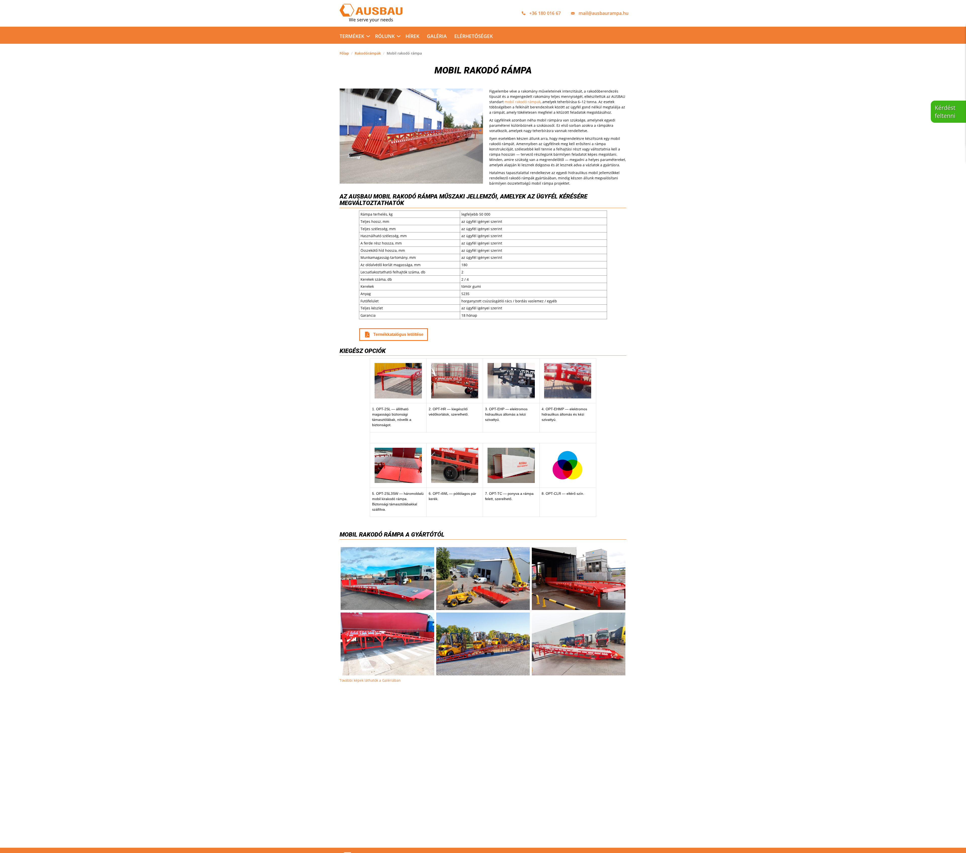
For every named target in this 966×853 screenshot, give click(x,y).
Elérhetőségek (473, 36)
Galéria (437, 36)
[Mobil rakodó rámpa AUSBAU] (483, 578)
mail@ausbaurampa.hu (603, 13)
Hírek (412, 36)
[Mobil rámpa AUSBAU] (483, 644)
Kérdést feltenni (945, 112)
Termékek (352, 36)
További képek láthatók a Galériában (370, 680)
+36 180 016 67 (545, 13)
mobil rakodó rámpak (523, 101)
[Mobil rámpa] (578, 644)
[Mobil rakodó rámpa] (387, 578)
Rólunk (385, 36)
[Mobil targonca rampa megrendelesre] (578, 578)
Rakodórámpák (368, 53)
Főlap (344, 53)
